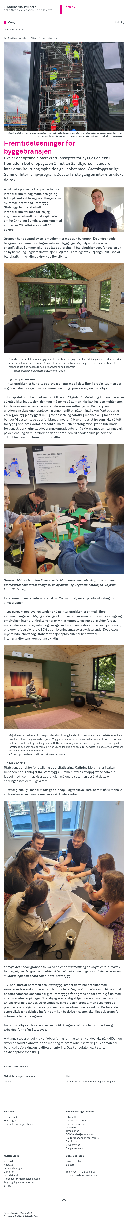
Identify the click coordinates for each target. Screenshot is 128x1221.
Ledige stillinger (13, 1168)
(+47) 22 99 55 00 (85, 1172)
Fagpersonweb (74, 1148)
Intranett (71, 1117)
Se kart (70, 1165)
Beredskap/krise (13, 1175)
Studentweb (73, 1145)
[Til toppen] (64, 1199)
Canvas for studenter (78, 1120)
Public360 (72, 1141)
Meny (11, 22)
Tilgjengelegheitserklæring (19, 1182)
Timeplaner (72, 1131)
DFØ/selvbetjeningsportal (80, 1134)
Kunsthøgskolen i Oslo (14, 1213)
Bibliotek (9, 1172)
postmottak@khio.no (87, 1175)
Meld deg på (11, 1081)
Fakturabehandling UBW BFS (82, 1138)
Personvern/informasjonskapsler (23, 1179)
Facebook (12, 1117)
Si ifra (7, 1186)
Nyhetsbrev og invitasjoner (21, 1124)
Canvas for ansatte (76, 1124)
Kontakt (8, 1161)
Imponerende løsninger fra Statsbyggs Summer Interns (43, 772)
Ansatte (8, 1165)
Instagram (12, 1120)
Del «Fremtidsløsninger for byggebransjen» (90, 1081)
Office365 (71, 1127)
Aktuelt (34, 38)
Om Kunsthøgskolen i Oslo (16, 38)
